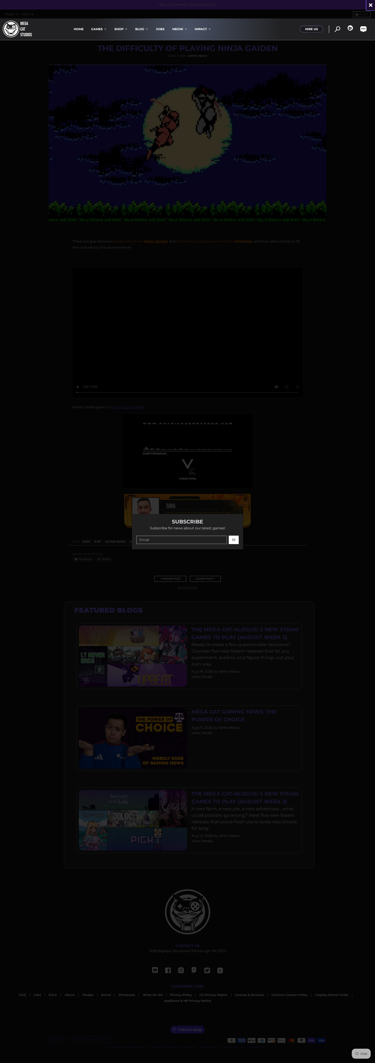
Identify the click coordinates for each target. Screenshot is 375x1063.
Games (97, 29)
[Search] (337, 29)
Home (79, 29)
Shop (118, 29)
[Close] (370, 5)
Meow (177, 29)
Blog (139, 29)
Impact (201, 29)
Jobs (160, 29)
